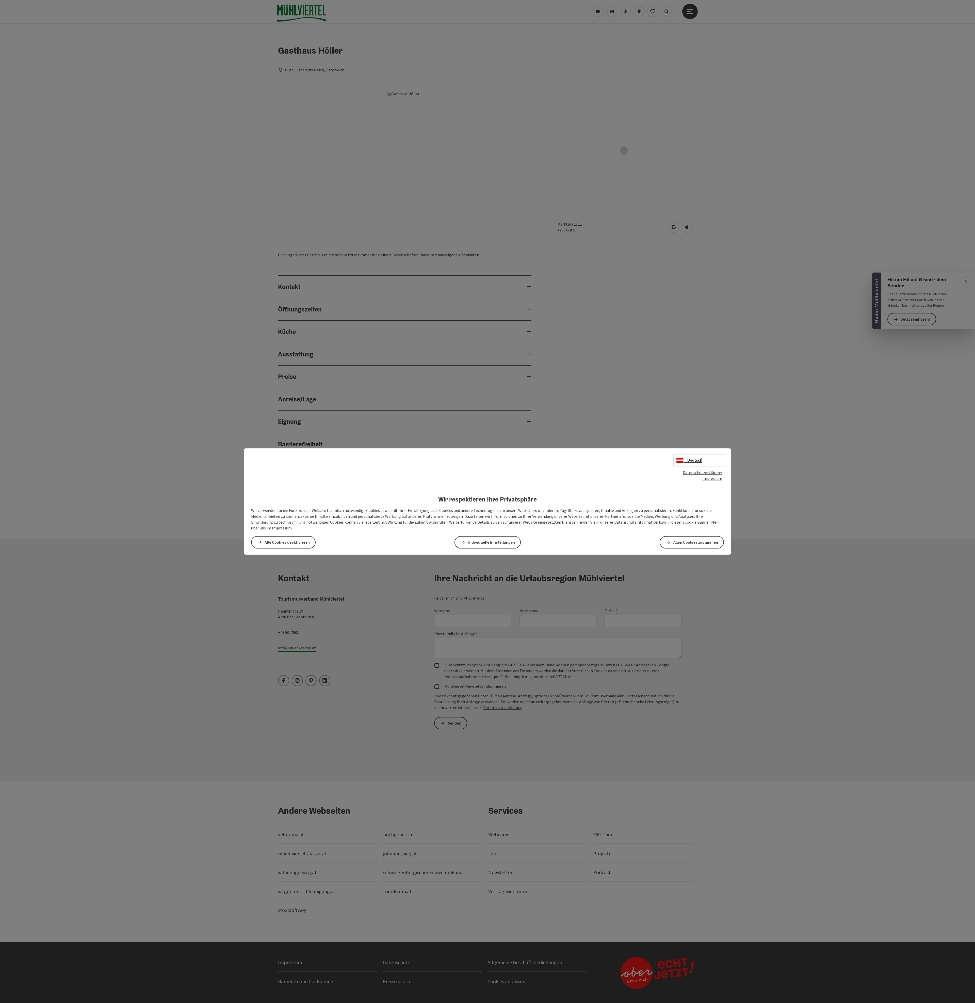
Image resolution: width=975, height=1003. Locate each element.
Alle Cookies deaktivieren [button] (287, 542)
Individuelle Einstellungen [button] (491, 542)
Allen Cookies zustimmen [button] (695, 542)
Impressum (712, 478)
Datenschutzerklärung (702, 472)
